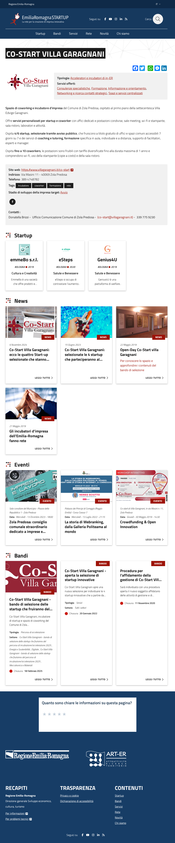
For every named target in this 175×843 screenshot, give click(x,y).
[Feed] (126, 19)
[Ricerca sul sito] (158, 19)
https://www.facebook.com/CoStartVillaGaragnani (12, 201)
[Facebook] (105, 19)
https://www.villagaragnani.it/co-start (45, 169)
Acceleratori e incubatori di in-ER (91, 78)
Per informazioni (15, 813)
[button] (158, 4)
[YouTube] (110, 19)
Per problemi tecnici (17, 819)
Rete (117, 812)
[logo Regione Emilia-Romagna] (37, 755)
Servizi (119, 806)
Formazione (99, 88)
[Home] (41, 19)
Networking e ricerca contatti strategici (82, 93)
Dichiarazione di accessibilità (76, 801)
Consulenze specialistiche (73, 88)
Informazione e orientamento (127, 88)
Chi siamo (120, 823)
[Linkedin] (121, 19)
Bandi (118, 801)
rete (69, 185)
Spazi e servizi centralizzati (126, 93)
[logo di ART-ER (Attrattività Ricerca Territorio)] (106, 758)
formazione (55, 185)
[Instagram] (115, 19)
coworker (39, 185)
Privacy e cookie (69, 795)
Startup (119, 795)
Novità (119, 817)
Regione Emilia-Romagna (21, 4)
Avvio (64, 192)
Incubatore (23, 185)
